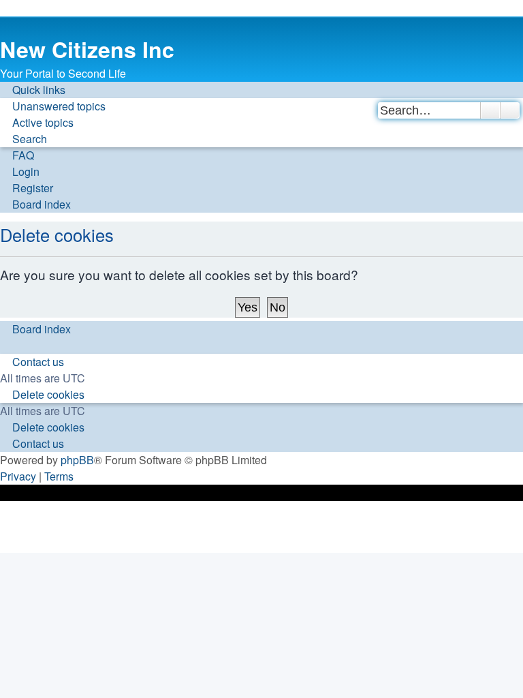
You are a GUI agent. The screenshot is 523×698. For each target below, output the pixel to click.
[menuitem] (53, 106)
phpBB (77, 460)
